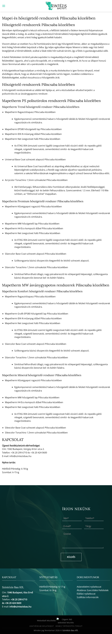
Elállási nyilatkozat (86, 593)
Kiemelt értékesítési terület (69, 626)
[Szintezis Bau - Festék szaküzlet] (56, 6)
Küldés (71, 557)
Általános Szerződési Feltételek (92, 590)
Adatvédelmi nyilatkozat (89, 586)
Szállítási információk (87, 597)
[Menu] (3, 5)
